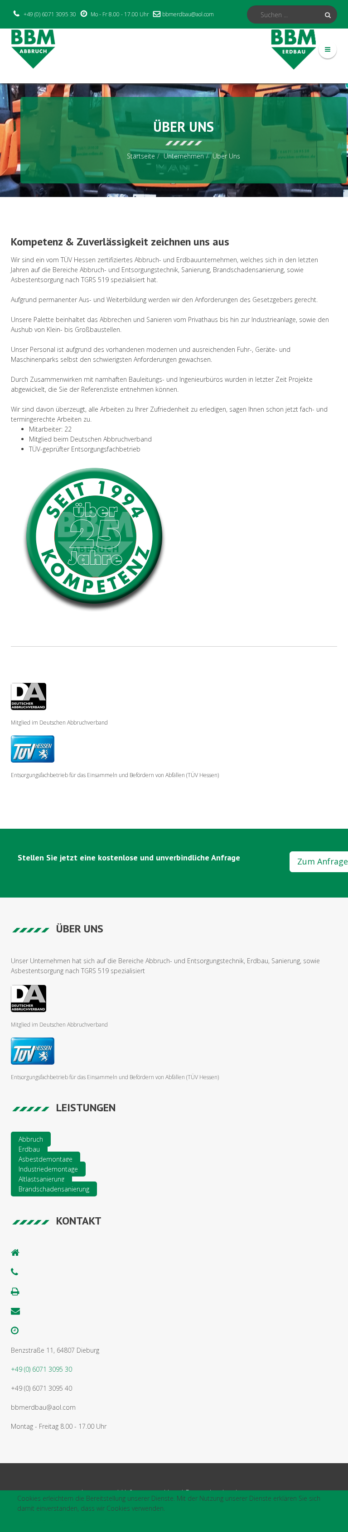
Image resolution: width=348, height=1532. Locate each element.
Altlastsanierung (41, 1179)
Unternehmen (184, 156)
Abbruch (31, 1139)
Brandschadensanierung (54, 1189)
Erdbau (29, 1149)
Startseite (141, 156)
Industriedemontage (48, 1169)
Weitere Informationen (56, 1521)
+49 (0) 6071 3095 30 (50, 14)
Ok (107, 1521)
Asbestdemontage (45, 1159)
